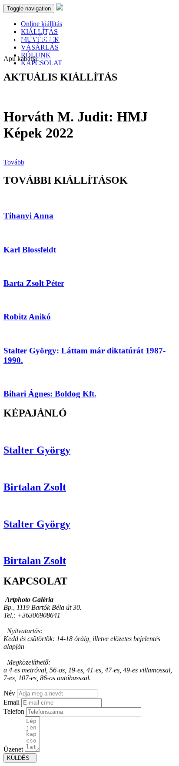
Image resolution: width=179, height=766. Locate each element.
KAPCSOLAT (41, 63)
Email (11, 702)
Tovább (13, 162)
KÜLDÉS (20, 758)
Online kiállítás (41, 23)
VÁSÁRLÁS (40, 47)
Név (9, 693)
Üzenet (13, 749)
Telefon (13, 711)
